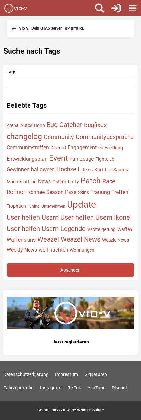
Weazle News (115, 240)
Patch (91, 180)
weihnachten (53, 250)
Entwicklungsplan (27, 159)
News (44, 181)
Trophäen (16, 206)
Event (58, 158)
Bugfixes (95, 125)
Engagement (82, 147)
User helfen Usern (33, 217)
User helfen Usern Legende (46, 228)
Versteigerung (101, 229)
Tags (11, 71)
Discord (58, 147)
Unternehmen (53, 206)
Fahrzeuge (82, 159)
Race (108, 181)
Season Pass (61, 192)
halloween (43, 169)
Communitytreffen (28, 147)
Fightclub (104, 159)
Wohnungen (82, 250)
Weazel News (80, 239)
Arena (13, 125)
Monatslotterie (21, 181)
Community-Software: (70, 410)
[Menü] (132, 8)
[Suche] (99, 8)
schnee (36, 192)
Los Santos (116, 169)
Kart (98, 169)
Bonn (39, 125)
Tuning (34, 206)
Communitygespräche (105, 136)
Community (59, 136)
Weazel (48, 239)
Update (81, 204)
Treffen (119, 192)
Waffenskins (21, 240)
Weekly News (22, 250)
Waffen (124, 229)
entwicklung (110, 147)
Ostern (59, 181)
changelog (24, 136)
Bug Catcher (64, 125)
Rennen (17, 191)
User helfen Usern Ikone (95, 217)
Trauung (100, 192)
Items (87, 169)
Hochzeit (68, 169)
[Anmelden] (116, 8)
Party (73, 181)
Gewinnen (18, 169)
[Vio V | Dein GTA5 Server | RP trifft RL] (15, 8)
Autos (26, 125)
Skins (83, 192)
